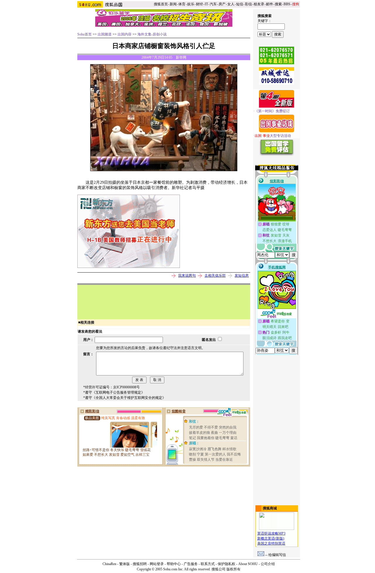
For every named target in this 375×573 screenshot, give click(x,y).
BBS (287, 4)
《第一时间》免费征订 (272, 111)
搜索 (278, 4)
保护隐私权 (226, 564)
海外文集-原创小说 (152, 34)
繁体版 (124, 564)
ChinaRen (109, 564)
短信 (239, 4)
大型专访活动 (273, 136)
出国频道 (105, 34)
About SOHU (248, 564)
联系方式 (208, 564)
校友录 (259, 4)
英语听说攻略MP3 (271, 533)
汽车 (213, 4)
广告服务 (191, 564)
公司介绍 (268, 564)
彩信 (248, 4)
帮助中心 (174, 564)
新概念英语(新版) (270, 538)
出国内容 (124, 34)
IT (206, 4)
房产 (222, 4)
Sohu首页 (84, 34)
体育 (181, 4)
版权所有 (233, 569)
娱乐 (190, 4)
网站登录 (157, 564)
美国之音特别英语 (271, 543)
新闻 (173, 4)
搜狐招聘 (140, 564)
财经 (199, 4)
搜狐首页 (161, 4)
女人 (230, 4)
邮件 (269, 4)
